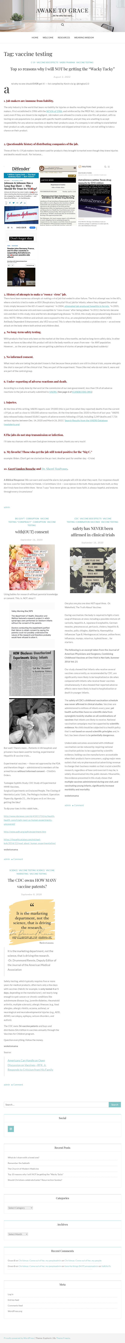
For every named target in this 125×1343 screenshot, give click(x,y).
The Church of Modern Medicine (23, 1168)
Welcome (48, 37)
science (41, 870)
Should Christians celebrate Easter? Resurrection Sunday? (35, 1180)
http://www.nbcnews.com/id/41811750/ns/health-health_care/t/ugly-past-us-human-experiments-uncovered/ (29, 820)
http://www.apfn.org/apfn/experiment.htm (25, 831)
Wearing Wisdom (84, 37)
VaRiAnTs (106, 1266)
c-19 (33, 62)
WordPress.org (15, 1311)
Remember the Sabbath (19, 1163)
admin (7, 507)
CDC (76, 518)
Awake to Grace (62, 10)
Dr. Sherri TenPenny (54, 469)
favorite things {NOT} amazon (78, 1266)
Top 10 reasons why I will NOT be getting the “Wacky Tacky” (62, 68)
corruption (32, 518)
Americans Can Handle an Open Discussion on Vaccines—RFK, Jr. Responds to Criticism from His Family (30, 1065)
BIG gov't (20, 518)
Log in (10, 1294)
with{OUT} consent (32, 531)
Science (13, 870)
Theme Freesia (63, 1338)
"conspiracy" (24, 522)
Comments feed (15, 1305)
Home (35, 37)
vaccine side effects (47, 62)
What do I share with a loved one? (23, 1157)
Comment (18, 859)
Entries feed (13, 1300)
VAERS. (53, 391)
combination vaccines (88, 522)
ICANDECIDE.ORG (82, 391)
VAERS (62, 62)
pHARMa (70, 62)
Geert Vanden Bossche (22, 469)
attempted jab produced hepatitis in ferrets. (86, 306)
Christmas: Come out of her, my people (37, 1260)
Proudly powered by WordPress (19, 1338)
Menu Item (11, 1129)
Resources (64, 37)
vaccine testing (84, 62)
